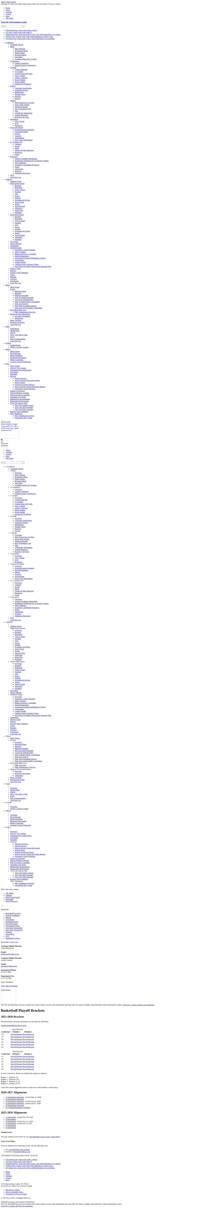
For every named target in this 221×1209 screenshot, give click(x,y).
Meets (13, 471)
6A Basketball (11, 1128)
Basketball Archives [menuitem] (13, 938)
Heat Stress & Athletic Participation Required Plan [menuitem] (33, 266)
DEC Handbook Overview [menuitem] (24, 416)
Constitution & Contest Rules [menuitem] (20, 370)
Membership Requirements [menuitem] (20, 399)
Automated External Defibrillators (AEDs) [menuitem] (30, 258)
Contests (14, 496)
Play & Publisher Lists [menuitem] (23, 109)
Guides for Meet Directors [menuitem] (24, 150)
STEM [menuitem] (12, 86)
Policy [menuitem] (8, 364)
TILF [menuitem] (12, 175)
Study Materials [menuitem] (20, 163)
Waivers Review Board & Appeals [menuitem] (27, 380)
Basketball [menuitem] (18, 188)
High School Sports (18, 628)
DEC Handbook (17, 881)
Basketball (9, 899)
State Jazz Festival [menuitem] (21, 304)
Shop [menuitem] (7, 16)
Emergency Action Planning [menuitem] (25, 250)
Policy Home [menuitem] (15, 366)
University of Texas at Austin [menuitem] (16, 1194)
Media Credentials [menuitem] (16, 360)
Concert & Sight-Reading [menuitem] (24, 300)
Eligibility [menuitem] (13, 374)
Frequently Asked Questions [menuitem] (25, 389)
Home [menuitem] (8, 8)
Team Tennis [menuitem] (19, 202)
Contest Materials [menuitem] (21, 69)
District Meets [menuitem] (20, 53)
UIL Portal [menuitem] (9, 18)
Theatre (14, 533)
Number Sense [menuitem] (20, 94)
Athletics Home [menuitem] (16, 181)
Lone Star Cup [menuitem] (15, 177)
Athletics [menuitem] (9, 179)
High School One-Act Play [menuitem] (24, 103)
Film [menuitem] (16, 111)
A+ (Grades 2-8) (17, 581)
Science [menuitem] (17, 99)
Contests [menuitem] (13, 67)
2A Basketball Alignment (15, 1099)
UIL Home (9, 893)
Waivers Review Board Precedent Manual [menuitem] (30, 387)
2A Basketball (11, 1119)
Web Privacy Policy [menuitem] (13, 1190)
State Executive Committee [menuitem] (20, 395)
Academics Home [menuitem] (16, 45)
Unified (9, 802)
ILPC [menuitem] (17, 123)
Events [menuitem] (17, 146)
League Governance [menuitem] (17, 391)
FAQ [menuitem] (7, 936)
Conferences (15, 487)
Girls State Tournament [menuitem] (14, 928)
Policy (8, 827)
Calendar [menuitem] (9, 12)
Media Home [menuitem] (15, 351)
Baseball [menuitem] (18, 186)
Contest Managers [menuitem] (21, 115)
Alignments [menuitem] (19, 169)
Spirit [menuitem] (7, 327)
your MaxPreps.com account (39, 1137)
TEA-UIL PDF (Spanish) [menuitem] (24, 409)
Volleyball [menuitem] (18, 208)
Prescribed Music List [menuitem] (18, 310)
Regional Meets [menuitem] (20, 55)
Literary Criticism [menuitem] (21, 78)
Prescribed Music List (19, 763)
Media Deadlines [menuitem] (16, 356)
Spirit (8, 784)
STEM (13, 516)
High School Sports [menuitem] (17, 184)
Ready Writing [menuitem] (20, 80)
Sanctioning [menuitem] (10, 934)
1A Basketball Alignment (15, 1097)
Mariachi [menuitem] (18, 293)
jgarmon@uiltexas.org (9, 966)
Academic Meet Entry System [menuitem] (25, 59)
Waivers (14, 842)
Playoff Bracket (16, 1034)
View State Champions (9, 986)
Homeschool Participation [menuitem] (19, 401)
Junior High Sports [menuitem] (17, 215)
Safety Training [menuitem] (20, 252)
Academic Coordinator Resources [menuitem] (27, 165)
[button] (2, 440)
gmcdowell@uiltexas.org (10, 954)
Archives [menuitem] (18, 171)
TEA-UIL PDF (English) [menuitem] (24, 407)
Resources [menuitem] (18, 125)
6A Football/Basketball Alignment (18, 1108)
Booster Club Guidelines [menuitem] (19, 273)
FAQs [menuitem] (12, 337)
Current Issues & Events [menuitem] (23, 74)
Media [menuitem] (8, 349)
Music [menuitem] (8, 285)
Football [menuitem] (18, 192)
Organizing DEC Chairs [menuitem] (23, 418)
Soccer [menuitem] (17, 196)
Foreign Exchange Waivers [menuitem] (24, 385)
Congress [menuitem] (18, 136)
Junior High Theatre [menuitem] (22, 105)
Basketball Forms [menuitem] (12, 922)
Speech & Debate (17, 564)
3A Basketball (11, 1121)
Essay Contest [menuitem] (20, 76)
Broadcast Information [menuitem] (18, 358)
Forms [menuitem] (17, 154)
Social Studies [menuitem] (20, 82)
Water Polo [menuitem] (19, 210)
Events (13, 740)
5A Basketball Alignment (15, 1105)
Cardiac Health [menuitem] (20, 262)
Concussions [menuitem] (19, 260)
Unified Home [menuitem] (15, 345)
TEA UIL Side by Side (19, 871)
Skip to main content (8, 2)
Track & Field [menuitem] (20, 206)
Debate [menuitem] (17, 134)
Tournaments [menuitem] (19, 138)
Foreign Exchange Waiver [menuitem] (24, 852)
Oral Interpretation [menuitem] (21, 132)
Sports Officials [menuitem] (15, 244)
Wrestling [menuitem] (18, 213)
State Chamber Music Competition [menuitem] (27, 302)
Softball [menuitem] (17, 198)
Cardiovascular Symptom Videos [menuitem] (27, 264)
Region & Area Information (21, 769)
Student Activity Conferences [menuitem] (25, 65)
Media (8, 811)
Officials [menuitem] (9, 932)
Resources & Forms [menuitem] (22, 117)
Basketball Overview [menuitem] (13, 913)
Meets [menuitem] (12, 47)
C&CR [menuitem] (12, 333)
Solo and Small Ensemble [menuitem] (24, 298)
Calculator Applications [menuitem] (23, 88)
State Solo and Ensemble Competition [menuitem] (28, 308)
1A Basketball (11, 1117)
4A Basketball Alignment (15, 1103)
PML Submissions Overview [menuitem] (25, 312)
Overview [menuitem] (18, 473)
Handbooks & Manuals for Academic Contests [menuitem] (32, 161)
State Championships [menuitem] (17, 339)
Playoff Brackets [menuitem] (12, 924)
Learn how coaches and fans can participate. (138, 1005)
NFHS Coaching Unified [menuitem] (19, 347)
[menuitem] (22, 30)
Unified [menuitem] (8, 343)
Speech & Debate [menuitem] (16, 128)
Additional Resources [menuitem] (22, 173)
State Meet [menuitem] (18, 57)
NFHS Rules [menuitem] (15, 331)
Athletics (9, 622)
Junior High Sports (18, 661)
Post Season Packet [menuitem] (13, 926)
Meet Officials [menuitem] (20, 49)
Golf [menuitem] (16, 194)
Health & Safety (17, 695)
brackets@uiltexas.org (22, 1152)
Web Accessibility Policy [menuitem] (15, 1192)
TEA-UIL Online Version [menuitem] (24, 405)
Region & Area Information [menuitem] (20, 314)
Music (8, 736)
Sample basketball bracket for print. (14, 1025)
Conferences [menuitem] (14, 61)
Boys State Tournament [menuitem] (14, 930)
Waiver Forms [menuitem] (20, 383)
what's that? (55, 1137)
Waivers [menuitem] (13, 271)
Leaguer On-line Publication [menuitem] (20, 362)
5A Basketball (11, 1126)
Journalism (15, 554)
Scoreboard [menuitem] (14, 281)
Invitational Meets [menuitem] (21, 51)
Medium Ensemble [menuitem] (21, 295)
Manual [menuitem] (8, 918)
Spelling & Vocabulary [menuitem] (23, 84)
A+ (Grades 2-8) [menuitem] (16, 142)
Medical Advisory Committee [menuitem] (25, 254)
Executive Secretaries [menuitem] (22, 316)
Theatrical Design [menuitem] (21, 107)
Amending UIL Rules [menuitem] (18, 397)
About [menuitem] (8, 10)
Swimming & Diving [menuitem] (22, 200)
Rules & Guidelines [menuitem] (13, 915)
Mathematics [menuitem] (19, 92)
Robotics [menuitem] (18, 96)
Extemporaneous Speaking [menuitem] (24, 130)
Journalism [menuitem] (14, 119)
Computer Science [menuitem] (21, 90)
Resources (15, 597)
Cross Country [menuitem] (20, 190)
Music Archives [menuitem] (16, 320)
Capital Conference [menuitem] (22, 63)
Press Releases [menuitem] (15, 354)
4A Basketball (11, 1123)
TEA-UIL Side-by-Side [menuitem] (18, 403)
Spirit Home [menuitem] (14, 329)
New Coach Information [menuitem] (23, 140)
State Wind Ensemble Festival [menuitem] (25, 306)
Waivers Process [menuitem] (21, 378)
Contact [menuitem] (8, 14)
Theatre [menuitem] (13, 101)
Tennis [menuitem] (17, 204)
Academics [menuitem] (10, 43)
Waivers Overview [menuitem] (21, 844)
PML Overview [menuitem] (20, 765)
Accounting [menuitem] (19, 72)
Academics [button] (10, 467)
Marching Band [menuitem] (20, 291)
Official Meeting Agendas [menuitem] (19, 393)
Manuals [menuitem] (13, 277)
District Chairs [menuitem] (15, 269)
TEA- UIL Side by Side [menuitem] (19, 335)
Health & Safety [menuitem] (16, 248)
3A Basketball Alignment (15, 1101)
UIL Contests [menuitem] (19, 121)
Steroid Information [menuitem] (22, 256)
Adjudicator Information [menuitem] (23, 113)
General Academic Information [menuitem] (26, 159)
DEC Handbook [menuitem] (16, 414)
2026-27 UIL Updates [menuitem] (18, 368)
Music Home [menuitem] (15, 287)
